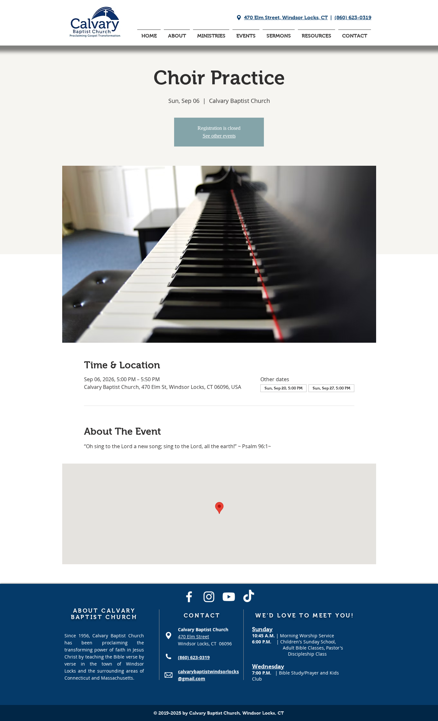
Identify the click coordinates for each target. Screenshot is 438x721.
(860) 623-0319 (352, 17)
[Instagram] (209, 597)
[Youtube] (229, 597)
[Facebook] (189, 597)
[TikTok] (248, 597)
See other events (219, 135)
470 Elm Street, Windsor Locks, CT (286, 17)
